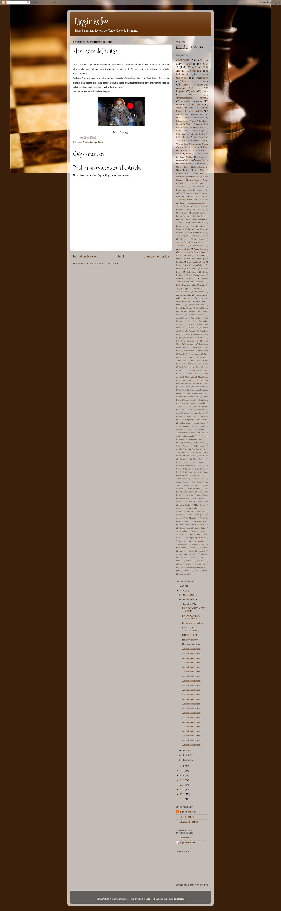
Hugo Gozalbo (199, 459)
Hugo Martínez (183, 170)
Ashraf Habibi (202, 439)
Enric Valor (203, 344)
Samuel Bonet (199, 232)
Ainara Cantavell (201, 419)
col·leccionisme (183, 298)
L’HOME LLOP (189, 635)
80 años (189, 308)
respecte (202, 567)
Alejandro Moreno (196, 429)
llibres (182, 238)
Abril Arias (203, 416)
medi (202, 557)
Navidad (179, 514)
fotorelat (183, 557)
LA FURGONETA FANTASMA (191, 617)
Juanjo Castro (181, 360)
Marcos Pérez (192, 373)
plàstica (188, 564)
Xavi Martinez (198, 541)
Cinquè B (189, 64)
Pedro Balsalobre (201, 524)
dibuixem (180, 117)
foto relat (197, 70)
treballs (179, 307)
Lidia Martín (182, 173)
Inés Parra (183, 219)
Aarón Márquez (202, 308)
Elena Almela (182, 130)
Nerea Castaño (201, 153)
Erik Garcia (183, 347)
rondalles (179, 416)
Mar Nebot (189, 495)
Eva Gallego (196, 347)
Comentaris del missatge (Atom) (102, 263)
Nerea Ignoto (199, 386)
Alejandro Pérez (184, 199)
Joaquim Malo (198, 478)
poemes (199, 101)
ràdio (178, 570)
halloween (182, 74)
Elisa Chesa (190, 455)
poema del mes (196, 304)
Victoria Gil (180, 406)
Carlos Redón (193, 327)
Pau (198, 87)
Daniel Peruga (199, 209)
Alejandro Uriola (183, 248)
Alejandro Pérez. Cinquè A (186, 432)
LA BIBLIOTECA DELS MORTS (194, 609)
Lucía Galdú (183, 367)
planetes (179, 564)
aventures (182, 547)
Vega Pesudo (200, 403)
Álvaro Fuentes (197, 238)
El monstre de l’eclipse (193, 623)
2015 (182, 780)
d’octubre (187, 604)
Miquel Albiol (182, 120)
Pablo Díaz (181, 284)
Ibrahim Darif (203, 350)
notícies (200, 156)
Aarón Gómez (202, 160)
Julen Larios (196, 360)
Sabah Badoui (181, 531)
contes (204, 81)
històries (186, 84)
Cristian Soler (182, 143)
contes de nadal (186, 409)
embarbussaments (184, 97)
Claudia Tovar (181, 449)
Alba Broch (181, 140)
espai (178, 413)
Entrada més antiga (156, 256)
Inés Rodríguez (182, 133)
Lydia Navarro (193, 370)
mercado (179, 304)
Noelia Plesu (181, 390)
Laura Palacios (182, 225)
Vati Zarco (201, 537)
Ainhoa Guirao (197, 196)
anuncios (200, 189)
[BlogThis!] (84, 137)
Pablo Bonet (199, 229)
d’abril (186, 755)
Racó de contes (187, 816)
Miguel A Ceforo (183, 229)
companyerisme (196, 114)
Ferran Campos (182, 215)
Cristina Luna (199, 252)
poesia (200, 84)
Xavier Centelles (183, 294)
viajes (196, 570)
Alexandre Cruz (192, 436)
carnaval (193, 547)
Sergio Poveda (189, 400)
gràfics (179, 193)
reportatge (192, 567)
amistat (195, 235)
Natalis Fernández (198, 511)
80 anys (189, 160)
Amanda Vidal (181, 318)
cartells (179, 114)
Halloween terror (190, 639)
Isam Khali (183, 354)
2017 (182, 770)
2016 (182, 775)
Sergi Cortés (186, 156)
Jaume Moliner (198, 222)
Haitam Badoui (198, 166)
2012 (182, 794)
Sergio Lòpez (189, 537)
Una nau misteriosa (191, 644)
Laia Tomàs (192, 268)
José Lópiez (196, 482)
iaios (190, 127)
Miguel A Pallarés (186, 380)
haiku (193, 557)
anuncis (192, 94)
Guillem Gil (200, 255)
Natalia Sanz (181, 511)
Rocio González (193, 396)
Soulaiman (199, 291)
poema (205, 91)
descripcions (197, 104)
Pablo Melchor (182, 137)
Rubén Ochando (198, 284)
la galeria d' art (187, 842)
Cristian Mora (191, 334)
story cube (191, 416)
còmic (191, 551)
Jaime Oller (189, 357)
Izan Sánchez (196, 354)
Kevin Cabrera (191, 265)
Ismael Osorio (193, 472)
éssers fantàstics (184, 107)
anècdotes (180, 87)
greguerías (186, 101)
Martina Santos (192, 179)
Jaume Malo (181, 222)
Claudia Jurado (197, 140)
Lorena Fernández (193, 488)
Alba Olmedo (199, 242)
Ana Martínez (196, 318)
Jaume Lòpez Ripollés (195, 475)
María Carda (185, 505)
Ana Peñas (192, 321)
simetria (187, 570)
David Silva (181, 166)
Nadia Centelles (185, 383)
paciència (200, 560)
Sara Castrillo (181, 534)
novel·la (189, 560)
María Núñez (203, 377)
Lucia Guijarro (202, 364)
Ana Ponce (200, 127)
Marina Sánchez (199, 498)
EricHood (150, 898)
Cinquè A (194, 67)
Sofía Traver (203, 400)
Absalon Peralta (183, 242)
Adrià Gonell (199, 137)
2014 (182, 784)
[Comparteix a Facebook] (91, 137)
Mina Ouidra (181, 508)
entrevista (179, 554)
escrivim (182, 59)
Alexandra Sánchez (196, 202)
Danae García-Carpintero (195, 337)
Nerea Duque (185, 386)
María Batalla (202, 501)
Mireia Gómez (202, 380)
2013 (182, 789)
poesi (197, 564)
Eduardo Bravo (198, 212)
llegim (180, 70)
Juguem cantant (188, 811)
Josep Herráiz (193, 147)
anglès (194, 544)
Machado (180, 176)
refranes (182, 567)
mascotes (201, 301)
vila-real (205, 570)
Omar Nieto (194, 390)
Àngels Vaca (192, 193)
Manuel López (193, 176)
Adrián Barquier (185, 419)
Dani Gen (195, 449)
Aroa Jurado (189, 439)
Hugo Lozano (181, 462)
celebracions (199, 294)
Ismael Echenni (198, 219)
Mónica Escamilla (185, 278)
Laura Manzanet (190, 485)
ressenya (204, 97)
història (186, 413)
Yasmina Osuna (182, 544)
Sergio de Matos (184, 189)
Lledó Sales (198, 173)
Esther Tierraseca (183, 255)
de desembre (189, 594)
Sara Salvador (195, 534)
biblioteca (188, 81)
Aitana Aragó (199, 423)
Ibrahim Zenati (182, 465)
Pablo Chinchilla (197, 281)
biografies (180, 91)
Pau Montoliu (191, 518)
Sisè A (204, 60)
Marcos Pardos (202, 495)
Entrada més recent (85, 256)
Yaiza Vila (196, 120)
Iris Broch (180, 472)
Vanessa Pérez (185, 403)
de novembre (189, 599)
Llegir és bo (91, 21)
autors (205, 235)
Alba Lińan (180, 426)
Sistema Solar (182, 291)
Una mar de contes (189, 821)
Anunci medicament (191, 648)
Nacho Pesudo (198, 508)
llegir (191, 301)
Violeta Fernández (194, 124)
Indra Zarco (196, 143)
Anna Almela (184, 252)
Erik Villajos (199, 130)
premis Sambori (199, 413)
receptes (205, 564)
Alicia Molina (182, 206)
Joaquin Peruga (182, 482)
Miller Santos (199, 505)
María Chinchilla (190, 150)
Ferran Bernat (189, 350)
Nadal (188, 153)
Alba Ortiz (200, 163)
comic (205, 406)
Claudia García (182, 209)
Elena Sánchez (189, 344)
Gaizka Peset (184, 459)
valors (194, 91)
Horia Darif (181, 258)
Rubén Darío (199, 528)
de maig (187, 750)
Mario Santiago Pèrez (93, 142)
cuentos (182, 551)
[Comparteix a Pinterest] (94, 137)
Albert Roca (192, 426)
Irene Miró (199, 170)
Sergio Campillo (183, 288)
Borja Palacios (199, 442)
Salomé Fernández (198, 531)
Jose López (201, 357)
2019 (182, 590)
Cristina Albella (197, 117)
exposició (191, 554)
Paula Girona (184, 521)
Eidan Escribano (192, 452)
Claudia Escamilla (189, 331)
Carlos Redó (199, 446)
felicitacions (203, 554)
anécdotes (204, 544)
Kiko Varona (189, 364)
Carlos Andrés (182, 446)
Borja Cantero (184, 442)
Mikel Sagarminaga (196, 275)
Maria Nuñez (190, 377)
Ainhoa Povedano (196, 314)
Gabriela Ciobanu (200, 215)
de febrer (187, 759)
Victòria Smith (182, 541)
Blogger (180, 898)
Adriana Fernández (188, 311)
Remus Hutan (185, 528)
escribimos (201, 77)
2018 (182, 765)
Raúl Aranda (192, 393)
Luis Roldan (199, 133)
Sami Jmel (181, 186)
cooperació (204, 547)
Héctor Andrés (198, 462)
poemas (179, 160)
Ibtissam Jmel (196, 465)
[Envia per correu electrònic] (81, 137)
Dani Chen (180, 341)
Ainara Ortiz (185, 163)
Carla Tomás (193, 324)
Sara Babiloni (198, 186)
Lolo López (192, 271)
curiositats (201, 409)
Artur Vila (199, 206)
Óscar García (184, 574)
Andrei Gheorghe (201, 248)
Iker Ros (188, 469)
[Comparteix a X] (87, 137)
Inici (121, 256)
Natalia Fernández (201, 383)
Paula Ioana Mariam (200, 521)
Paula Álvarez (185, 524)
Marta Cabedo (199, 225)
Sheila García (199, 288)
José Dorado (192, 261)
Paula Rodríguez (196, 183)
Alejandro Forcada (197, 245)
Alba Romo (181, 245)
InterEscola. (186, 837)
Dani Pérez (194, 341)
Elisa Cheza (203, 455)
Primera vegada (182, 232)
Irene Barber (200, 469)
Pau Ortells (204, 518)
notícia (178, 560)
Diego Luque (181, 212)
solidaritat (181, 104)
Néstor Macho (193, 514)
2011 (182, 798)
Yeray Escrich (194, 406)
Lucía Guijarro (188, 492)
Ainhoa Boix (185, 423)
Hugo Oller (196, 258)
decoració (201, 551)
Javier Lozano (182, 478)
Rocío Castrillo (195, 110)
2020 (182, 585)
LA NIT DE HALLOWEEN (190, 629)
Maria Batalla (184, 498)
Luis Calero (196, 367)
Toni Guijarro (182, 235)
